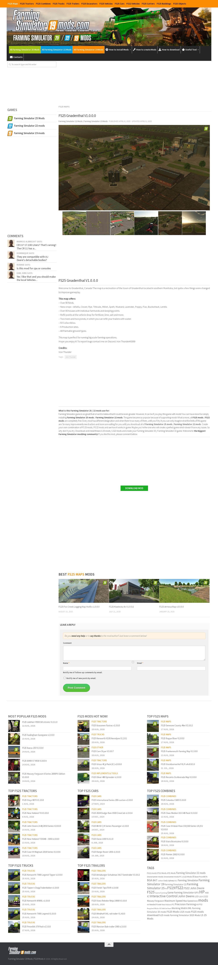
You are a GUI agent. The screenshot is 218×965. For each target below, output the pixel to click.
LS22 (205, 896)
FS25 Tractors (27, 3)
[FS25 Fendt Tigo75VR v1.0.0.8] (83, 888)
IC (148, 896)
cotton (160, 880)
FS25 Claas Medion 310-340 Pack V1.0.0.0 (179, 813)
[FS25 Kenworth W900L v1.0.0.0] (14, 901)
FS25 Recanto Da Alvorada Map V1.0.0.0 (178, 777)
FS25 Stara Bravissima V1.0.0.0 (174, 841)
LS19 (201, 896)
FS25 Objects (179, 3)
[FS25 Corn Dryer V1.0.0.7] (83, 752)
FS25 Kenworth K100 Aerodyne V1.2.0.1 (109, 738)
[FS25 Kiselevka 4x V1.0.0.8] (134, 591)
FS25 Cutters (148, 3)
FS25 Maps (13, 3)
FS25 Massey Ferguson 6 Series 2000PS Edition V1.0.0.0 (43, 775)
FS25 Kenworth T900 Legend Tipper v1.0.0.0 (42, 874)
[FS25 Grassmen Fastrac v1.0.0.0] (83, 726)
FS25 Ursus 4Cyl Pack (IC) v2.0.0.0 (107, 764)
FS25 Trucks (59, 3)
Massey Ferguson (155, 900)
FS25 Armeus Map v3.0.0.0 (171, 606)
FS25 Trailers (73, 3)
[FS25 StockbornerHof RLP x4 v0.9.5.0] (153, 765)
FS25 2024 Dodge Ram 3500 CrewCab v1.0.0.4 (112, 813)
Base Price (199, 876)
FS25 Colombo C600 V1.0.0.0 (173, 800)
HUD (207, 892)
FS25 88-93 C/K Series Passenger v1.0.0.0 (110, 826)
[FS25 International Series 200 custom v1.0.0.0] (83, 801)
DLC (175, 881)
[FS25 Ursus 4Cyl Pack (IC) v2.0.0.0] (83, 765)
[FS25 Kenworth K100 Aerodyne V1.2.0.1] (83, 739)
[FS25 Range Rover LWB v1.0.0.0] (83, 852)
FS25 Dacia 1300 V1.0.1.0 (102, 839)
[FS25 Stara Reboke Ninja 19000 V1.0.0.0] (83, 901)
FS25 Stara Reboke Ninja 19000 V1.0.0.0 (109, 900)
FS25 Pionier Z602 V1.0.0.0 (172, 854)
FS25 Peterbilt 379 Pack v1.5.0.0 (36, 926)
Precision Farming (185, 904)
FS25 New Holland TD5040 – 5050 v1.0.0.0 (40, 839)
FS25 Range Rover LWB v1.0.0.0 (106, 851)
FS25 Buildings (164, 3)
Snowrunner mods (155, 876)
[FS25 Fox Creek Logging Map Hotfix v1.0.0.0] (84, 591)
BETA (205, 876)
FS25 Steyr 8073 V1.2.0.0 (33, 800)
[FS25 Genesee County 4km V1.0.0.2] (153, 726)
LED (196, 896)
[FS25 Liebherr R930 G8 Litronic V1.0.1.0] (14, 726)
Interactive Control (164, 896)
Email (140, 663)
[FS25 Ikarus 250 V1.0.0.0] (14, 752)
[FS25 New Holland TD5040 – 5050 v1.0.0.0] (14, 839)
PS (197, 904)
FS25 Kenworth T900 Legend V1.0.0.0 (39, 913)
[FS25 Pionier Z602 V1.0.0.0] (153, 855)
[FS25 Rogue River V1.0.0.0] (153, 739)
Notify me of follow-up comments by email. (82, 672)
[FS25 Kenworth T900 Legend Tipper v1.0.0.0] (14, 875)
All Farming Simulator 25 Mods (25, 49)
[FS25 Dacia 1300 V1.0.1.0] (83, 839)
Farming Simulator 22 (175, 884)
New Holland (167, 904)
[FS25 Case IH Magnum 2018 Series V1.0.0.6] (14, 852)
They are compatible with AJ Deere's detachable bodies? (32, 258)
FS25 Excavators (89, 3)
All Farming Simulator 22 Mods (56, 49)
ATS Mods (171, 873)
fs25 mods (164, 915)
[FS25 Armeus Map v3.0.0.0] (184, 591)
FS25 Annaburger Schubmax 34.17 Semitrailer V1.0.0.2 (116, 874)
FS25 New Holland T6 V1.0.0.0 (35, 813)
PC (173, 904)
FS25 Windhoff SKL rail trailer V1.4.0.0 (108, 913)
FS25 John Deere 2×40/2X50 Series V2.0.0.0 (41, 826)
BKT (155, 880)
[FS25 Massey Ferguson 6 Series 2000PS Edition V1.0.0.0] (14, 778)
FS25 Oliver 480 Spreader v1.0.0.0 (106, 777)
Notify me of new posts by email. (81, 678)
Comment (67, 643)
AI (193, 876)
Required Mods (153, 908)
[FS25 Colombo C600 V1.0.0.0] (153, 801)
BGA (149, 880)
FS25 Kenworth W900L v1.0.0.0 (36, 900)
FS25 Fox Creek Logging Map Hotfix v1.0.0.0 (79, 606)
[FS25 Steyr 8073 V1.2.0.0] (14, 801)
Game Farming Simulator (180, 892)
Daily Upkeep (169, 880)
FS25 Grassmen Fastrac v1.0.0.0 (106, 725)
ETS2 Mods (162, 873)
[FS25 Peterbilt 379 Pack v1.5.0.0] (14, 927)
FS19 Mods (38, 958)
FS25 (151, 892)
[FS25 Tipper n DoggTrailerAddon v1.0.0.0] (14, 888)
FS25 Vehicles (106, 3)
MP (148, 905)
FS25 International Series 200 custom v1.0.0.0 (112, 800)
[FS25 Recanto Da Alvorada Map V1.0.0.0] (153, 778)
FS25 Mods (173, 911)
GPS (196, 892)
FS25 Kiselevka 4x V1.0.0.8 (121, 606)
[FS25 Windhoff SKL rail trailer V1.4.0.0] (83, 914)
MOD (196, 901)
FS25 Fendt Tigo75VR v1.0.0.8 (105, 887)
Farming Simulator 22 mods (191, 873)
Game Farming (161, 893)
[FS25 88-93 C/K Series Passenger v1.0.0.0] (83, 826)
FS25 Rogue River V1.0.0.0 (172, 738)
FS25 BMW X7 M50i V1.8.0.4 (34, 760)
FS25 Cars (119, 3)
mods (203, 900)
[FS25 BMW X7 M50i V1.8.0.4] (14, 765)
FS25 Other (97, 747)
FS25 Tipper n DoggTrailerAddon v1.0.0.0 (40, 887)
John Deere (186, 896)
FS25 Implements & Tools (105, 773)
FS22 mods (151, 873)
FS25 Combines (43, 3)
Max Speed (188, 900)
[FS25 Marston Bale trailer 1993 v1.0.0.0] (83, 927)
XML (190, 908)
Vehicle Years (166, 908)
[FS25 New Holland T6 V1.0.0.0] (14, 814)
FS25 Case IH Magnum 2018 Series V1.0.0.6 (41, 851)
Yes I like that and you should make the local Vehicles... (36, 278)
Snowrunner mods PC (173, 876)
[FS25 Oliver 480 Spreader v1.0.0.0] (83, 778)
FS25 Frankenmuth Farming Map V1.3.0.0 (179, 751)
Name (66, 663)
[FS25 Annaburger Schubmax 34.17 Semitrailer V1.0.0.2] (83, 875)
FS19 (171, 887)
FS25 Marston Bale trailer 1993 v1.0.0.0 (109, 926)
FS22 (179, 887)
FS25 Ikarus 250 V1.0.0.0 (32, 747)
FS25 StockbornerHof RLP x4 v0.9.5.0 (178, 764)
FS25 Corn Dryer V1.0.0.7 (103, 751)
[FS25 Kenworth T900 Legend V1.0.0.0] (14, 914)
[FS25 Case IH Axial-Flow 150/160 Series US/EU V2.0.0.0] (153, 826)
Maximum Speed (173, 900)
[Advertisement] (134, 82)
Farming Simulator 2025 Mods (185, 915)
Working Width (179, 908)
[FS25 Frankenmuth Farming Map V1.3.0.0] (153, 752)
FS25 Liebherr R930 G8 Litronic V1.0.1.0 (39, 722)
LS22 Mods (187, 876)
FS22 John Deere (194, 888)
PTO (200, 904)
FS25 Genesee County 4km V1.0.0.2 (177, 725)
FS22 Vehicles (133, 3)
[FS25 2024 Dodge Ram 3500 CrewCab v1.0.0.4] (83, 814)
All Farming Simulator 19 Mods (88, 49)
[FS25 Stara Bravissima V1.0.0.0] (153, 842)
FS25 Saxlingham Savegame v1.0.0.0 (38, 735)
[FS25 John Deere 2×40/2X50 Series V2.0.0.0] (14, 826)
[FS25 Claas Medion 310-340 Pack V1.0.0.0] (153, 814)
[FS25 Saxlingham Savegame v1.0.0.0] (14, 739)
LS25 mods (185, 911)
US (160, 908)
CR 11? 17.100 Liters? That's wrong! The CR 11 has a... (36, 246)
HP (202, 892)
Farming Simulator (188, 880)
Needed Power (155, 904)
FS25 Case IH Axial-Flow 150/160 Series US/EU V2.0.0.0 (182, 828)
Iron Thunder (71, 357)
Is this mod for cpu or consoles (34, 268)
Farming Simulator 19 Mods (20, 958)
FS (166, 888)
